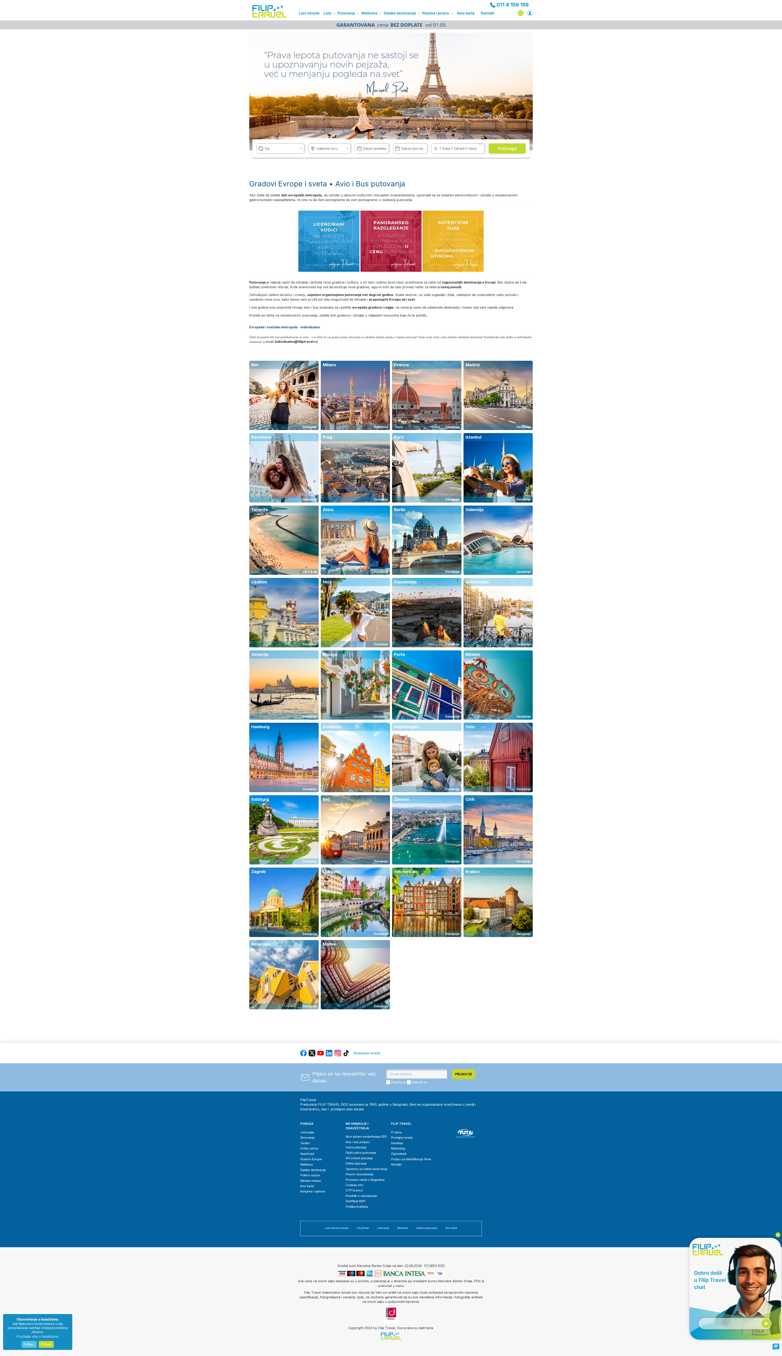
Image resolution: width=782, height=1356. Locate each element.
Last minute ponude (337, 1228)
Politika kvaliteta (357, 1207)
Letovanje (307, 1132)
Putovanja (346, 13)
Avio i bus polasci (358, 1142)
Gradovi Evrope (311, 1159)
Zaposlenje (398, 1154)
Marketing (398, 1148)
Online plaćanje (356, 1163)
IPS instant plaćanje (359, 1158)
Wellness (369, 13)
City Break (363, 1228)
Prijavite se (398, 1082)
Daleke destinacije (400, 13)
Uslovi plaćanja (356, 1147)
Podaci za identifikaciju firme (411, 1159)
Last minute (309, 13)
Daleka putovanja (426, 1228)
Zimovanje (307, 1137)
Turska (305, 1143)
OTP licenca (354, 1190)
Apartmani (307, 1154)
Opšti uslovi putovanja (361, 1153)
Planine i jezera (435, 13)
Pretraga (507, 148)
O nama (396, 1132)
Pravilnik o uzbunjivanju (361, 1196)
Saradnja (397, 1143)
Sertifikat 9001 (355, 1201)
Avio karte (466, 13)
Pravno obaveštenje (359, 1174)
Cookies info (354, 1185)
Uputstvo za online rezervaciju (367, 1169)
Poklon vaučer (310, 1175)
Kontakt (487, 13)
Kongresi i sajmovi (312, 1191)
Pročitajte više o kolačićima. (37, 1336)
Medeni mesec (310, 1181)
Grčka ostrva (309, 1148)
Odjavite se (419, 1082)
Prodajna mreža (402, 1137)
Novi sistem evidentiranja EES (366, 1136)
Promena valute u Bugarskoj (365, 1180)
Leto (328, 13)
